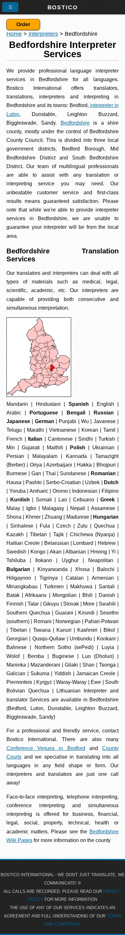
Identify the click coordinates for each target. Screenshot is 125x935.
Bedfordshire (75, 123)
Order (23, 24)
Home (14, 34)
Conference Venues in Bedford (45, 748)
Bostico (62, 7)
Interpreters (43, 34)
